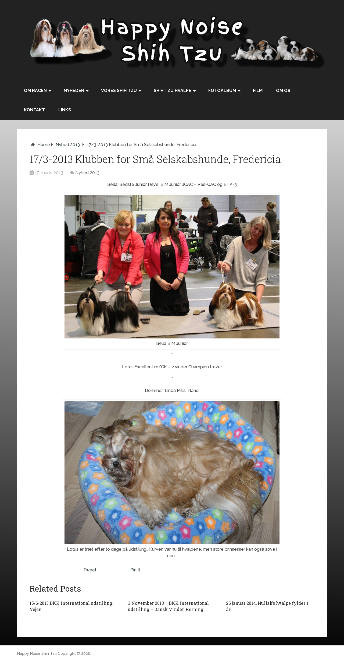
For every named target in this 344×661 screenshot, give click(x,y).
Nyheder (74, 90)
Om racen (35, 90)
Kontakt (34, 109)
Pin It (135, 569)
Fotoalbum (222, 90)
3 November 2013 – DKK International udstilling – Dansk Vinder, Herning (168, 606)
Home (43, 144)
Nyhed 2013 (68, 144)
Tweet (89, 569)
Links (64, 109)
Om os (283, 90)
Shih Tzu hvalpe (172, 90)
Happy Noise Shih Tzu (37, 653)
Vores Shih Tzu (119, 90)
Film (258, 90)
